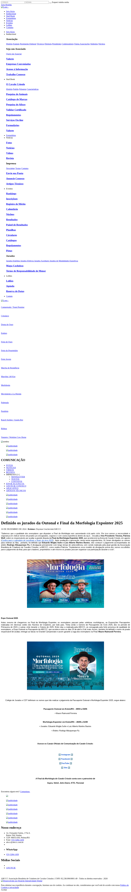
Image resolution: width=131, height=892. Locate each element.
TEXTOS (15, 479)
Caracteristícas (33, 89)
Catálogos (11, 240)
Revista (10, 158)
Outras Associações (82, 44)
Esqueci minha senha (60, 2)
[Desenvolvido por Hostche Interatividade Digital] (21, 881)
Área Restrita (6, 5)
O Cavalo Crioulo (15, 84)
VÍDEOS (10, 470)
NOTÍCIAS (11, 468)
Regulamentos (13, 115)
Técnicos (40, 44)
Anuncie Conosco (15, 178)
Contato (9, 296)
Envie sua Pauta (14, 173)
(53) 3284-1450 (17, 840)
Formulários (11, 18)
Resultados (12, 219)
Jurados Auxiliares (42, 261)
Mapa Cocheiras (14, 265)
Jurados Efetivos (27, 261)
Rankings (11, 193)
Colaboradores (68, 44)
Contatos (9, 27)
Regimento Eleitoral (28, 44)
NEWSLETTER (18, 477)
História (9, 44)
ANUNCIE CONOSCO (16, 486)
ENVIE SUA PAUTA (15, 484)
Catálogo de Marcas (16, 99)
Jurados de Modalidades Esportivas (64, 261)
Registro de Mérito (16, 204)
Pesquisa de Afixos (15, 104)
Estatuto (16, 44)
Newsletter (10, 168)
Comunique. (25, 791)
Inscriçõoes (12, 198)
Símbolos (94, 44)
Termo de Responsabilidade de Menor (26, 271)
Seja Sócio (10, 11)
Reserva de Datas (15, 291)
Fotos (9, 142)
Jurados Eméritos (13, 261)
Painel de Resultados (17, 224)
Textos (18, 168)
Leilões (9, 25)
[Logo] (5, 300)
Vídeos (9, 153)
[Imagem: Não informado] (65, 796)
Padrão (16, 89)
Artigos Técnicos (14, 183)
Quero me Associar (14, 54)
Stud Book (10, 16)
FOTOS (9, 465)
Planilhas (11, 230)
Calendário (12, 209)
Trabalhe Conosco (15, 74)
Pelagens (22, 89)
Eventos (9, 23)
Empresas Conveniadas (18, 64)
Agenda (10, 286)
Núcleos (101, 44)
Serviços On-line (14, 120)
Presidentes (56, 44)
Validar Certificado (16, 109)
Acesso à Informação (17, 69)
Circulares (11, 235)
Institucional (11, 14)
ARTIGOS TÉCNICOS (16, 490)
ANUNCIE (11, 868)
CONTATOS (16, 481)
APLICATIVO (12, 488)
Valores (10, 59)
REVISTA (10, 472)
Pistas (9, 250)
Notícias (9, 21)
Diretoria (48, 44)
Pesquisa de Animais (17, 94)
